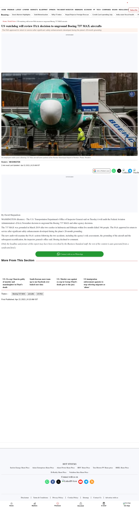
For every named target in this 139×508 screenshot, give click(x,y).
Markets (34, 9)
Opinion (52, 9)
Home (3, 9)
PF (94, 9)
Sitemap (86, 497)
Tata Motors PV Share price (103, 467)
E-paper (26, 9)
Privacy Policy (58, 497)
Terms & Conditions (40, 497)
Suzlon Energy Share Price (19, 467)
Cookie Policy (73, 497)
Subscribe (134, 10)
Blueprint (43, 9)
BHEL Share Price (122, 467)
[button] (114, 171)
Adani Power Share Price (66, 467)
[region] (69, 53)
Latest (18, 9)
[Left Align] (2, 4)
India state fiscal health (125, 15)
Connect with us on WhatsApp (72, 254)
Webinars (79, 9)
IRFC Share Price (84, 467)
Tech (99, 9)
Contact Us (97, 497)
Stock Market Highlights (21, 15)
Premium (10, 9)
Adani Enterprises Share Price (43, 467)
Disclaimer (25, 497)
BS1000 (114, 9)
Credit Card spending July (102, 15)
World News (12, 21)
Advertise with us (111, 497)
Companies (106, 9)
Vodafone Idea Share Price (78, 472)
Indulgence (124, 9)
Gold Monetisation (41, 15)
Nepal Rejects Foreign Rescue (77, 15)
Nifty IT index (57, 15)
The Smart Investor (65, 9)
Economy (88, 9)
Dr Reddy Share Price (58, 472)
